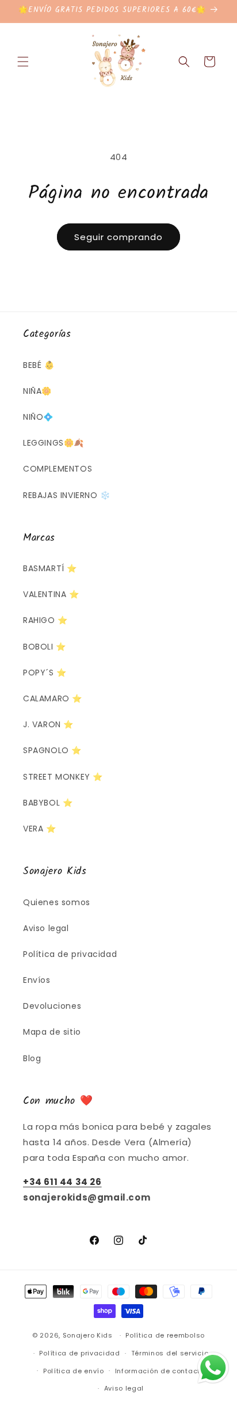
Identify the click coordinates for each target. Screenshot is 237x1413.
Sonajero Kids (88, 1335)
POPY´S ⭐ (45, 672)
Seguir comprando (118, 237)
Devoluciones (52, 1006)
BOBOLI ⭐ (44, 646)
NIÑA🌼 (37, 391)
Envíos (37, 980)
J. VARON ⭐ (48, 724)
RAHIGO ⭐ (45, 620)
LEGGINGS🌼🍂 (53, 443)
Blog (32, 1058)
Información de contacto (160, 1371)
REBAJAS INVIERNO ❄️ (66, 495)
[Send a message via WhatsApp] (213, 1368)
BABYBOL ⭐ (47, 802)
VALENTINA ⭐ (51, 594)
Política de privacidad (70, 954)
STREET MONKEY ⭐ (63, 777)
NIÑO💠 (38, 417)
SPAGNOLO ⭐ (52, 750)
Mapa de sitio (52, 1032)
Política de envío (73, 1371)
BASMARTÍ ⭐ (50, 568)
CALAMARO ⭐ (52, 698)
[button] (23, 61)
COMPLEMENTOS (57, 468)
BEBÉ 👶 (39, 365)
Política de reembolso (165, 1335)
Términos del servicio (170, 1353)
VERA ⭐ (39, 828)
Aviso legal (46, 928)
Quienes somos (56, 902)
